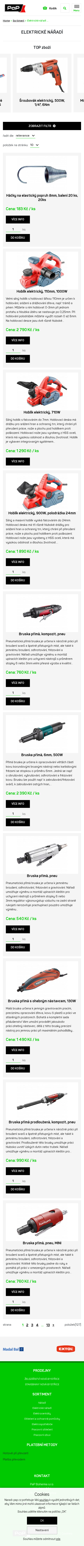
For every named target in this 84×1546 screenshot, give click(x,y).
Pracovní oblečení (42, 1429)
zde (58, 1539)
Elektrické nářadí (42, 1408)
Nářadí (42, 1402)
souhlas (44, 1500)
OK (42, 1520)
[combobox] (25, 135)
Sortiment (18, 20)
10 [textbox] (31, 145)
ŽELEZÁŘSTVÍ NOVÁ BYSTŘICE (42, 1378)
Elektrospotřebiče (42, 1424)
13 (48, 1325)
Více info (18, 219)
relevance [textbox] (22, 135)
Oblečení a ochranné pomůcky (42, 1418)
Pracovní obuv (42, 1434)
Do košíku (18, 237)
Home (6, 20)
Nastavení (42, 1530)
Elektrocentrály (42, 1413)
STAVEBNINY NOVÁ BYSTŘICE (42, 1384)
